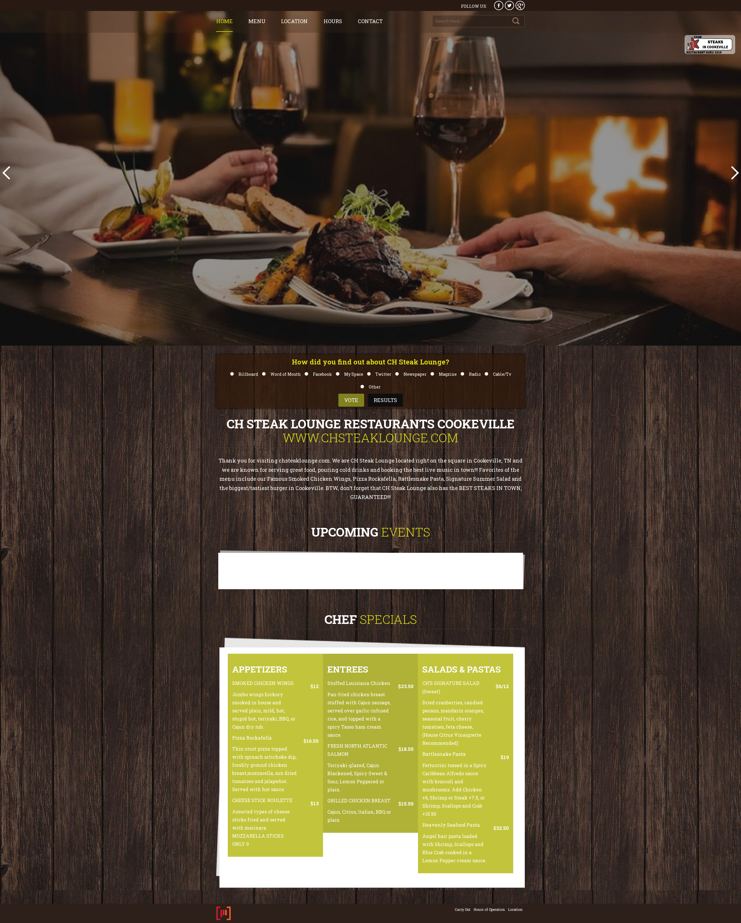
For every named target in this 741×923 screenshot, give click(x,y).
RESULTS (385, 400)
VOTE (351, 400)
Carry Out (462, 909)
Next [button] (734, 172)
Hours (333, 21)
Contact (370, 21)
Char (698, 37)
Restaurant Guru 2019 (704, 52)
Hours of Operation (489, 909)
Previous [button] (7, 172)
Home (224, 21)
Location (294, 21)
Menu (256, 21)
